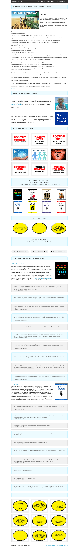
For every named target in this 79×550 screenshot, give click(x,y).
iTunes (39, 278)
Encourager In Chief (22, 100)
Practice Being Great (15, 249)
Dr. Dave (13, 88)
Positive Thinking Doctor (17, 98)
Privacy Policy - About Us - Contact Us (19, 548)
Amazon (35, 278)
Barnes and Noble (48, 278)
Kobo (42, 278)
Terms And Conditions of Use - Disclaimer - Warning (57, 545)
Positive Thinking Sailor (42, 1)
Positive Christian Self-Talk (17, 384)
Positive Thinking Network (61, 1)
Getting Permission (54, 249)
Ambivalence (33, 249)
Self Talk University (50, 1)
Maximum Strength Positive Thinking (19, 263)
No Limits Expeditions (17, 1)
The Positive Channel (16, 113)
